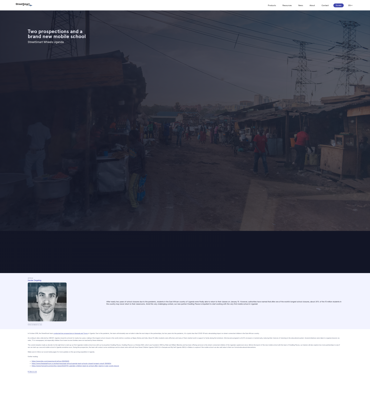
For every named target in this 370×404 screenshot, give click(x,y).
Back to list (33, 371)
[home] (23, 4)
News (300, 5)
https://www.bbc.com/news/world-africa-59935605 (50, 361)
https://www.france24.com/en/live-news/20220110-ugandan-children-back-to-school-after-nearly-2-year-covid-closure (75, 366)
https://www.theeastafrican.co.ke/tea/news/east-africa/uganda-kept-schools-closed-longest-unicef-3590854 (71, 363)
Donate (338, 5)
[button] (272, 5)
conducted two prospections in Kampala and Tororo (70, 333)
